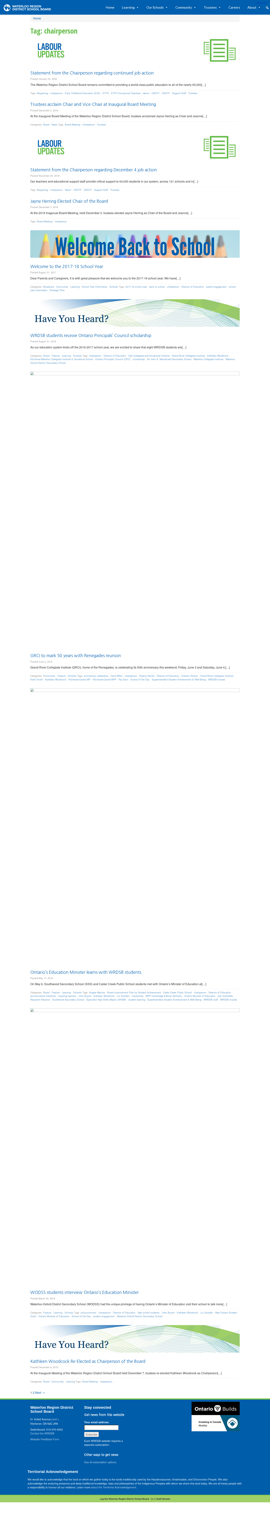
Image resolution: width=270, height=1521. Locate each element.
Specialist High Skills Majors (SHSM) (106, 999)
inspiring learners (67, 996)
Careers (234, 7)
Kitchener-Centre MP (80, 679)
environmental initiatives (43, 996)
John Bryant (84, 996)
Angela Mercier (97, 992)
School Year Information (94, 286)
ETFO (105, 93)
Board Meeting (72, 124)
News (54, 124)
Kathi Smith (36, 679)
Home (110, 7)
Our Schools (155, 7)
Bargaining (42, 93)
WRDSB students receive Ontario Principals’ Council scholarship (90, 335)
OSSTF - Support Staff (174, 93)
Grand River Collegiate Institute (188, 355)
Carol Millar (117, 675)
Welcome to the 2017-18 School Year (66, 266)
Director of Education (192, 286)
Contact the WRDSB (42, 1433)
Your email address (96, 1422)
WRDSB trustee (216, 679)
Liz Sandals (123, 996)
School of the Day (140, 679)
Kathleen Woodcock (217, 355)
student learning (136, 999)
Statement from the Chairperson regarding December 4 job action (93, 170)
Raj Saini (123, 679)
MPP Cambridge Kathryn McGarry (164, 996)
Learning (128, 7)
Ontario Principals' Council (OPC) (112, 359)
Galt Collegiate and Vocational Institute (149, 355)
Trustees (210, 7)
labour (146, 93)
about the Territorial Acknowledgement (113, 1487)
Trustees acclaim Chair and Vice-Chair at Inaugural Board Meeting (93, 104)
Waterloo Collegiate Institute (208, 359)
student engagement (104, 1316)
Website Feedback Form (44, 1439)
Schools (113, 286)
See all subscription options (100, 1462)
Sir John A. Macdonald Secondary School (169, 359)
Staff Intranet (163, 1498)
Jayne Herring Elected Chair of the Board (69, 201)
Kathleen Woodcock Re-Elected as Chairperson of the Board (87, 1361)
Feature (56, 355)
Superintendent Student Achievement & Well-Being (179, 679)
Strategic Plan (57, 290)
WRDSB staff (211, 999)
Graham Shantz (189, 675)
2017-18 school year (136, 286)
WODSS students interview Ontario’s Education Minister (84, 1292)
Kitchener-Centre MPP (104, 679)
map (55, 1419)
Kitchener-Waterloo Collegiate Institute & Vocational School (61, 359)
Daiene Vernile (146, 675)
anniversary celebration (96, 675)
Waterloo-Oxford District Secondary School (139, 1316)
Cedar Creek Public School (177, 992)
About (251, 7)
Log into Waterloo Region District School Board (124, 1498)
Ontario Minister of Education (199, 996)
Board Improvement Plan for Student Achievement (134, 992)
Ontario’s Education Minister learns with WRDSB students (85, 972)
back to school (157, 286)
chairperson (56, 93)
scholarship (139, 359)
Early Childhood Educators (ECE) (82, 93)
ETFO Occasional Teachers (126, 93)
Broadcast (48, 286)
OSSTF (156, 93)
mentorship (137, 996)
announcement (88, 1312)
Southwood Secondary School (68, 999)
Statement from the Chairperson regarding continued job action (92, 73)
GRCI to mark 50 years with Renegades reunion (75, 655)
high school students (149, 1312)
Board (46, 124)
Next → (40, 1392)
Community (183, 7)
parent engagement (216, 286)
